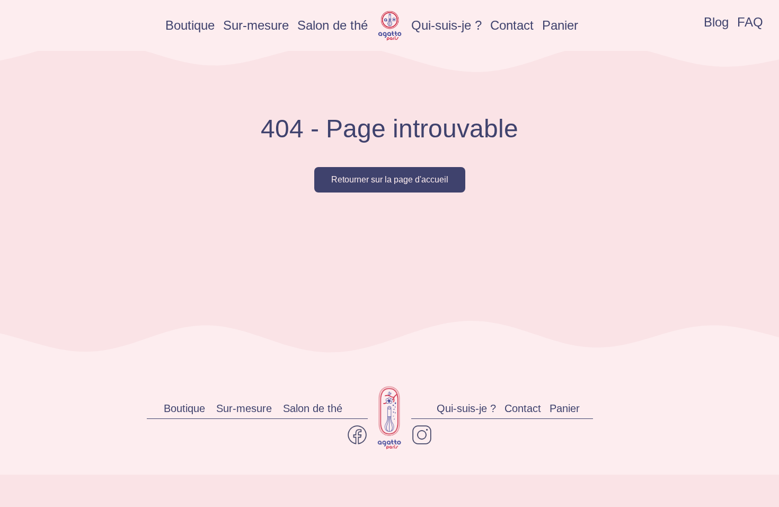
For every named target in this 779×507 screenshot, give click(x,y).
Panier (560, 25)
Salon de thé (332, 25)
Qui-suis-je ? (446, 25)
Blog (716, 22)
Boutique (190, 25)
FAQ (750, 22)
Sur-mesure (256, 25)
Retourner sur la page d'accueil (389, 179)
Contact (512, 25)
